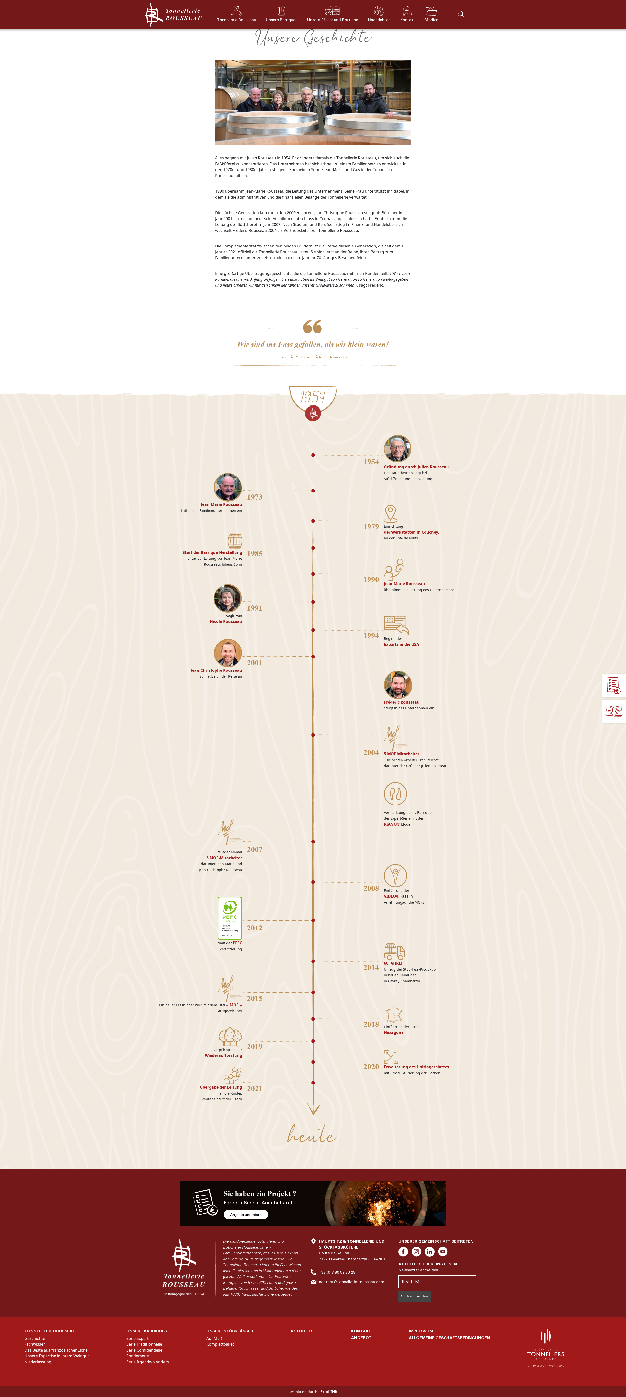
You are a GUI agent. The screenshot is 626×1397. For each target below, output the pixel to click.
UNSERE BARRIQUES (146, 1331)
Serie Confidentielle (144, 1350)
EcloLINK (329, 1391)
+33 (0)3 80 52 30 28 (337, 1272)
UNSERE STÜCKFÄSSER (229, 1331)
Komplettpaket (220, 1344)
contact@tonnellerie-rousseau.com (351, 1281)
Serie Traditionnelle (144, 1344)
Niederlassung (37, 1361)
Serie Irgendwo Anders (147, 1361)
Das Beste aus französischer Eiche (56, 1350)
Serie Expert (137, 1338)
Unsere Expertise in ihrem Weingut (56, 1356)
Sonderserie (137, 1356)
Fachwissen (35, 1344)
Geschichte (34, 1338)
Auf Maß (214, 1338)
